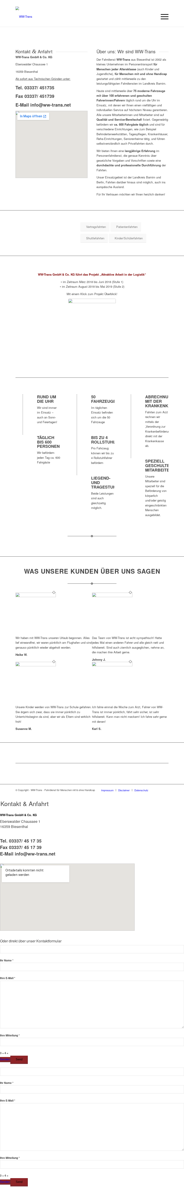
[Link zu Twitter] (165, 790)
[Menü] (162, 16)
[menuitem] (162, 16)
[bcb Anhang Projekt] (92, 332)
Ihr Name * (6, 960)
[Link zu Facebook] (158, 790)
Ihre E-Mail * (7, 978)
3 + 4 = (4, 1053)
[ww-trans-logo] (23, 16)
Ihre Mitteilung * (10, 1035)
